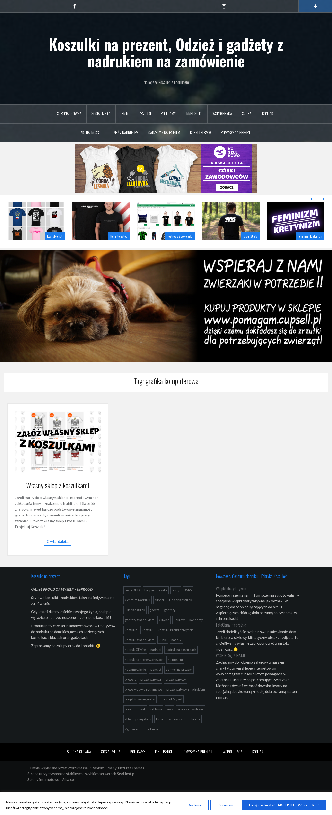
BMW (188, 602)
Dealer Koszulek (180, 612)
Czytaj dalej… (58, 553)
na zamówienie (135, 682)
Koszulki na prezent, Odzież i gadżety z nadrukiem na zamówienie (166, 52)
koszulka (131, 642)
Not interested (53, 248)
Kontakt (268, 114)
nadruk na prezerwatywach (144, 672)
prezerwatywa (150, 692)
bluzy (175, 602)
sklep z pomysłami (138, 731)
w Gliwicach (177, 731)
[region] (166, 803)
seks (169, 721)
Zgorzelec (132, 741)
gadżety (169, 622)
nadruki (155, 662)
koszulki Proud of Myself (175, 642)
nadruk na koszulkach (181, 662)
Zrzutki (145, 114)
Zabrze (195, 731)
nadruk (176, 652)
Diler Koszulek (135, 622)
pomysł (155, 682)
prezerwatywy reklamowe (143, 702)
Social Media (101, 114)
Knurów (179, 632)
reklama (156, 721)
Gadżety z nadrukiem (164, 133)
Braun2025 (185, 248)
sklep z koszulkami (190, 721)
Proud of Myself (171, 711)
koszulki (147, 642)
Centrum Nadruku (137, 612)
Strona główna (69, 114)
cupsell (160, 612)
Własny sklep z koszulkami (57, 497)
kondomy (196, 632)
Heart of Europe (313, 248)
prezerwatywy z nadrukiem (185, 702)
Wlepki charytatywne (231, 601)
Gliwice (164, 632)
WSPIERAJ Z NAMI (230, 667)
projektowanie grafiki (140, 711)
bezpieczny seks (155, 602)
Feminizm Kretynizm (245, 248)
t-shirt (160, 731)
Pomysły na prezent (236, 133)
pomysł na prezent (179, 682)
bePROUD (132, 602)
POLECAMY (168, 114)
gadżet (154, 622)
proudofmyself (135, 721)
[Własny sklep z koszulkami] (58, 454)
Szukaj (247, 114)
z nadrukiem (152, 741)
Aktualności (90, 133)
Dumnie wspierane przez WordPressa (57, 780)
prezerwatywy (176, 692)
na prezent (175, 672)
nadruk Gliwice (135, 662)
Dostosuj (194, 805)
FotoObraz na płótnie (231, 637)
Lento (125, 114)
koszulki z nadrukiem (139, 652)
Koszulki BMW (200, 133)
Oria (108, 780)
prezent (130, 692)
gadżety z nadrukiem (139, 632)
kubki (163, 652)
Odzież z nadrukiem (124, 133)
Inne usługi (194, 114)
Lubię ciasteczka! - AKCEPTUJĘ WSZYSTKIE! (284, 805)
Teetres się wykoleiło (115, 248)
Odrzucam (225, 805)
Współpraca (222, 114)
